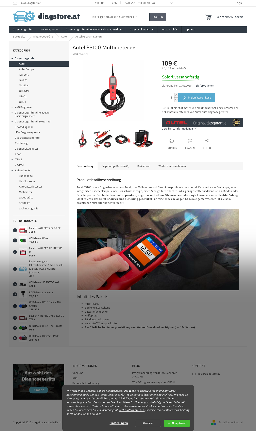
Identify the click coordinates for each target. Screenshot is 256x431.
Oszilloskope (27, 181)
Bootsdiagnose (24, 127)
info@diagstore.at (209, 374)
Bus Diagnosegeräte (27, 138)
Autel (22, 64)
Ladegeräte (26, 198)
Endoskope (26, 176)
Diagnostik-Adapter (26, 149)
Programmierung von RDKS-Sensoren (154, 373)
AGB (114, 3)
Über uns (98, 3)
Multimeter (25, 192)
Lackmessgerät (28, 209)
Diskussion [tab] (143, 166)
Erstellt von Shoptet (231, 423)
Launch (23, 80)
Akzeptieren (179, 423)
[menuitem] (23, 29)
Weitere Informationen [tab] (172, 166)
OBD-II (22, 102)
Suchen (158, 16)
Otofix (23, 96)
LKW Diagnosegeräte (27, 132)
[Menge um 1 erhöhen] (176, 95)
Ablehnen (147, 423)
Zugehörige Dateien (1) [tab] (115, 166)
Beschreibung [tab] (85, 166)
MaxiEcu (24, 86)
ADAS (18, 154)
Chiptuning (21, 143)
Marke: (80, 54)
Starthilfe (24, 203)
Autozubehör (23, 170)
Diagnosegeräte (25, 58)
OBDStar (24, 91)
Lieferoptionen (205, 86)
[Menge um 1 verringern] (176, 100)
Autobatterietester (30, 187)
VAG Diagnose (23, 107)
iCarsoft (24, 75)
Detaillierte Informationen (177, 129)
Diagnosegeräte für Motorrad (33, 122)
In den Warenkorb (199, 97)
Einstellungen (119, 423)
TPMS (18, 160)
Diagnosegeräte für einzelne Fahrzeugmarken (32, 114)
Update (19, 165)
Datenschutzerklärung (140, 3)
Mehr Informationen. (132, 410)
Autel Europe (27, 69)
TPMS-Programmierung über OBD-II (153, 382)
